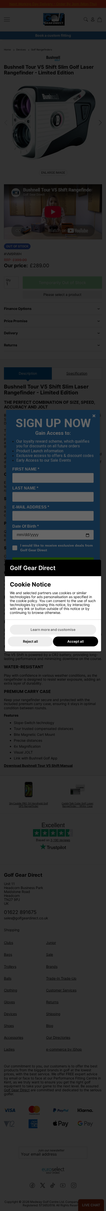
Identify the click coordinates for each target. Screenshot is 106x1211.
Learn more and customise (53, 629)
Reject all (30, 641)
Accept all (75, 641)
